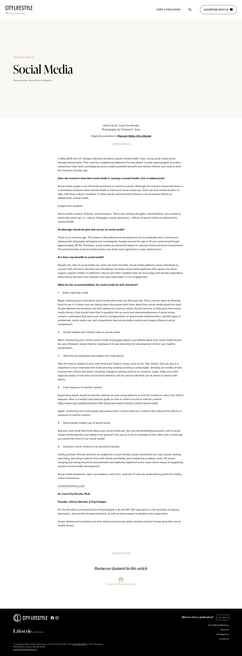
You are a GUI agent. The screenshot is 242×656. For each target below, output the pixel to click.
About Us (225, 630)
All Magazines (222, 634)
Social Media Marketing (218, 625)
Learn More (222, 617)
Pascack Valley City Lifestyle (134, 136)
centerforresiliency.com (71, 486)
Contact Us (224, 639)
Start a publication (168, 9)
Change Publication (16, 13)
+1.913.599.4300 (79, 644)
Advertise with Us (216, 9)
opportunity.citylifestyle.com (25, 649)
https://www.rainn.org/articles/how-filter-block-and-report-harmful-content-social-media (108, 403)
